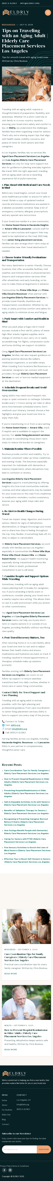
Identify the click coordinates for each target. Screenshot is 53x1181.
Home (4, 1100)
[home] (17, 12)
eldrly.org (15, 725)
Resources (8, 25)
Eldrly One (6, 1114)
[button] (48, 13)
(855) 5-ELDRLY (9, 3)
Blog (4, 1119)
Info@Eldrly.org (19, 728)
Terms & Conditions (20, 1166)
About (4, 1105)
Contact (5, 1124)
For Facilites (7, 1110)
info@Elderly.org (30, 3)
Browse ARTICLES (26, 902)
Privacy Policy (6, 1166)
